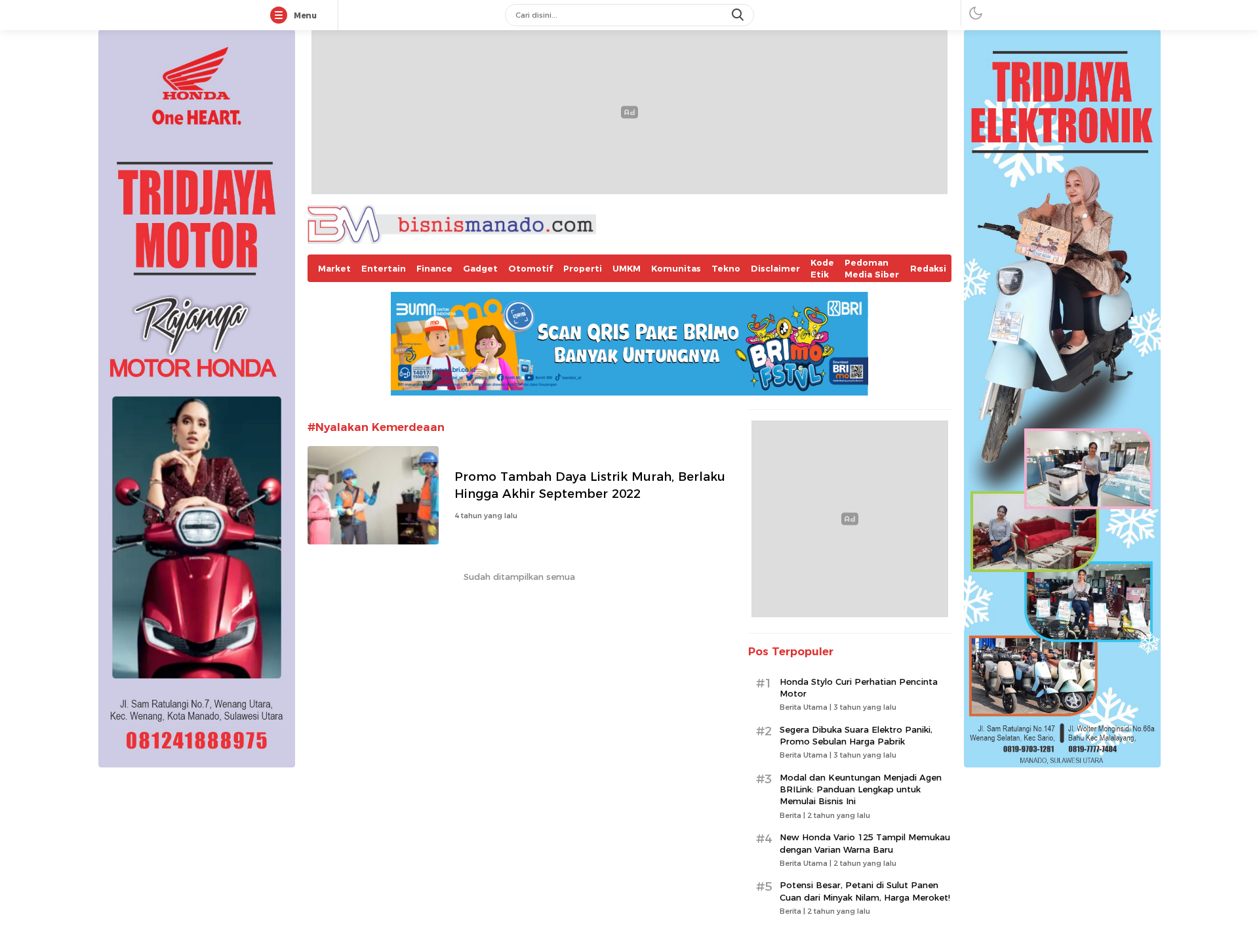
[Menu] (281, 15)
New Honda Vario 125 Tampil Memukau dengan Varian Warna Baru (865, 843)
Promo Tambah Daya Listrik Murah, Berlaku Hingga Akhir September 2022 (589, 485)
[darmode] (975, 13)
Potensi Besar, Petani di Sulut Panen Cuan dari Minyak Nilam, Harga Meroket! (865, 891)
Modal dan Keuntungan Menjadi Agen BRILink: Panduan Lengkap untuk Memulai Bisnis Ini (861, 789)
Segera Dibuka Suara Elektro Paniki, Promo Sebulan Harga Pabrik (856, 735)
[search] (739, 15)
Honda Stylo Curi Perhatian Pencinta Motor (859, 687)
